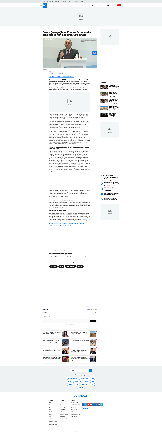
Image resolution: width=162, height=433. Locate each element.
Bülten (61, 404)
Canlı (119, 5)
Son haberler (53, 5)
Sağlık (92, 5)
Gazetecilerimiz (52, 419)
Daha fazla (73, 400)
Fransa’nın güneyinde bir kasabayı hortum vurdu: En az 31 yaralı (62, 262)
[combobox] (86, 2)
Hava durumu (63, 405)
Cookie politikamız (74, 407)
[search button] (80, 2)
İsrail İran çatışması (72, 378)
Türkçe (43, 1)
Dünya (64, 5)
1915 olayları (53, 266)
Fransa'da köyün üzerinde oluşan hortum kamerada (60, 259)
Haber (46, 28)
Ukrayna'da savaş (84, 378)
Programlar (51, 418)
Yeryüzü (87, 5)
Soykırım (80, 266)
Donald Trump (77, 381)
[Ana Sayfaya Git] (45, 5)
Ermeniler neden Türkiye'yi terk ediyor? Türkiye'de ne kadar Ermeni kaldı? (67, 223)
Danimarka (81, 387)
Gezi (74, 5)
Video (50, 416)
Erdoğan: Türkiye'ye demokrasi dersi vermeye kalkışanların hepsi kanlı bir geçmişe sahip (67, 256)
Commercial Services (75, 404)
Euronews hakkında (75, 402)
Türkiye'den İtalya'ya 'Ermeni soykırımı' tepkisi (60, 225)
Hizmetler (62, 400)
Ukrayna (70, 384)
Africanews (62, 416)
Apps (61, 411)
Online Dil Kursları (63, 418)
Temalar (51, 400)
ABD (93, 378)
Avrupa (59, 5)
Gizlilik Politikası (74, 409)
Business (69, 5)
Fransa (61, 266)
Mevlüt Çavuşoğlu (70, 266)
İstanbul (86, 381)
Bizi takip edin (63, 409)
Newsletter (85, 408)
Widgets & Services (64, 414)
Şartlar (72, 405)
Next (78, 5)
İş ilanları (72, 412)
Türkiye (53, 28)
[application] (70, 53)
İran (92, 384)
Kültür (82, 5)
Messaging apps (63, 412)
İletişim (72, 411)
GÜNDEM (103, 83)
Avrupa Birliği (85, 384)
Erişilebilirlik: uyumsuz (75, 414)
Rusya (93, 381)
